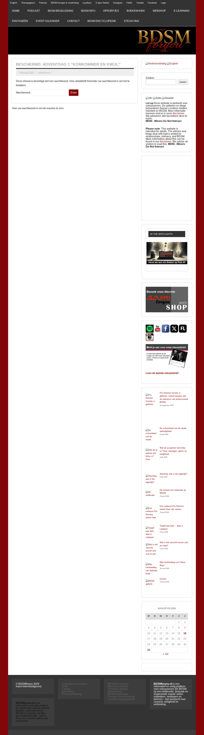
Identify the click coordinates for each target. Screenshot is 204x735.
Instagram (117, 3)
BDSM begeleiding (60, 10)
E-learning (181, 10)
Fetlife (129, 3)
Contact (73, 21)
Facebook (152, 3)
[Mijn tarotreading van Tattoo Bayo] (152, 569)
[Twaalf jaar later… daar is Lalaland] (152, 532)
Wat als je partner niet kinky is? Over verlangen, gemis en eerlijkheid (173, 451)
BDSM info (88, 10)
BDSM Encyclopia (118, 683)
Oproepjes (111, 10)
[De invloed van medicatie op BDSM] (152, 497)
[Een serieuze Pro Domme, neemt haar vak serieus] (152, 514)
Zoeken (150, 78)
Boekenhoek (136, 10)
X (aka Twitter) (102, 3)
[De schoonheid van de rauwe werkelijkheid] (152, 436)
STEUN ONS (131, 21)
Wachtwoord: (23, 92)
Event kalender (47, 21)
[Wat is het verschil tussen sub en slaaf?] (152, 551)
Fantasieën (20, 21)
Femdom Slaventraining (121, 696)
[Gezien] (152, 585)
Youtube (140, 3)
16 (184, 633)
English (13, 3)
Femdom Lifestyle (118, 689)
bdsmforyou (44, 72)
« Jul (165, 654)
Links (65, 686)
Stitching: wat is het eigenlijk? (173, 474)
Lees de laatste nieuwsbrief (162, 373)
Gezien (163, 579)
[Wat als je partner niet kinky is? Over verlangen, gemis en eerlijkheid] (152, 459)
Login (163, 3)
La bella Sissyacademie (121, 699)
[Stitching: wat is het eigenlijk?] (152, 480)
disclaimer (178, 113)
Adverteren (68, 691)
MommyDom (115, 691)
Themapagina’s (28, 3)
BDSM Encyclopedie (101, 21)
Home (16, 10)
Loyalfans (87, 3)
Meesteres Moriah (118, 686)
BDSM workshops (118, 694)
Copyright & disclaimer (74, 683)
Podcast (43, 3)
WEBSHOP (159, 10)
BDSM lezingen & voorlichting (65, 3)
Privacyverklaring (71, 694)
